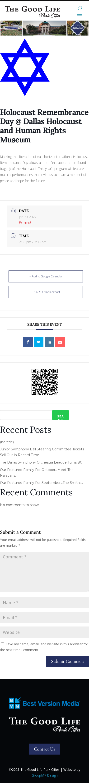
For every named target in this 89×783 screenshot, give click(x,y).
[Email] (60, 342)
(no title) (7, 442)
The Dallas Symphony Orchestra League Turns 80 (41, 462)
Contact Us (44, 749)
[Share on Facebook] (28, 342)
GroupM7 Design (45, 775)
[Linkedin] (49, 342)
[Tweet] (38, 342)
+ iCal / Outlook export (45, 292)
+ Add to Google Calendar (45, 276)
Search (60, 417)
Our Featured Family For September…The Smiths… (42, 483)
